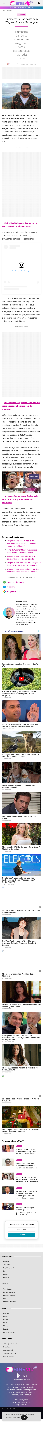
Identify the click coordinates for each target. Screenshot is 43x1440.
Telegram (11, 587)
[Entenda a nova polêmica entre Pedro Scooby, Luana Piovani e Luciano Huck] (8, 1148)
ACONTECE (5, 1308)
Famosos (9, 10)
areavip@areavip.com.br (21, 1402)
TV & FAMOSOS (7, 1256)
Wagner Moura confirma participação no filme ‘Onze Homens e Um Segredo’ (24, 564)
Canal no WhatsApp (15, 582)
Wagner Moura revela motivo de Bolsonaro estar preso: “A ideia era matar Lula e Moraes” (21, 543)
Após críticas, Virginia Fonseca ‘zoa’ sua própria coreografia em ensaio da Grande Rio (21, 406)
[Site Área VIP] (21, 3)
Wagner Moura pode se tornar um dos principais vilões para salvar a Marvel (23, 570)
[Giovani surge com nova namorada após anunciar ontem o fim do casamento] (8, 1162)
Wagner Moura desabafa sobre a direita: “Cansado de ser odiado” (21, 557)
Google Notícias (13, 591)
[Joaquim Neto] (8, 64)
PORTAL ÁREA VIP (7, 1339)
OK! (24, 1417)
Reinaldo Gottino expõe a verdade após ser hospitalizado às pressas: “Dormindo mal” (26, 1211)
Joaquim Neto (16, 64)
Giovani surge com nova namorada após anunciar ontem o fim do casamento (26, 1165)
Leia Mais (16, 1417)
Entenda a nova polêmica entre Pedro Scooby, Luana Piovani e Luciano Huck (26, 1151)
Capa (3, 10)
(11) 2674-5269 (21, 1405)
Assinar (21, 1235)
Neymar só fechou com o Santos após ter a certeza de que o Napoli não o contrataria (20, 499)
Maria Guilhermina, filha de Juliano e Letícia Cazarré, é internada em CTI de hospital (27, 1180)
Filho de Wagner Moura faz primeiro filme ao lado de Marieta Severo (22, 551)
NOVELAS (5, 1284)
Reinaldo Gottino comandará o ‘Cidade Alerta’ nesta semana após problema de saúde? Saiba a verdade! (27, 1194)
